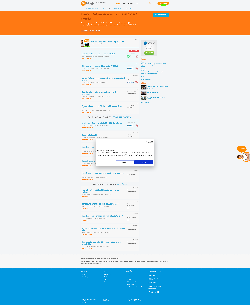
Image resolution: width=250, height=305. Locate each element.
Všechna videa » (145, 102)
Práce (124, 3)
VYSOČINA (122, 184)
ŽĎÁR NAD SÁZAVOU (122, 117)
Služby (105, 279)
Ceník (105, 277)
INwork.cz (151, 279)
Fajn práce (151, 284)
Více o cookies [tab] (144, 146)
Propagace (106, 282)
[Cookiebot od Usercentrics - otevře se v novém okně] (147, 142)
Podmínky (129, 279)
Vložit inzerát (107, 274)
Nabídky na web (130, 284)
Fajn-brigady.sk (152, 288)
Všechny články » (146, 79)
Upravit (124, 162)
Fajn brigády (152, 275)
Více (82, 27)
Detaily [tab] (125, 146)
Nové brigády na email (161, 14)
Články (83, 274)
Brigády (118, 3)
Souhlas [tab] (105, 146)
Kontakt (128, 274)
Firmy (137, 3)
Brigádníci (130, 3)
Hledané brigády (86, 277)
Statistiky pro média (131, 282)
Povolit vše (143, 162)
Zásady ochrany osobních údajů (134, 287)
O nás (128, 277)
